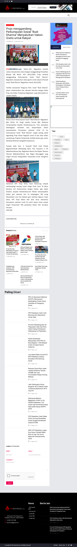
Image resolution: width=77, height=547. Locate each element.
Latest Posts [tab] (56, 47)
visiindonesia (58, 146)
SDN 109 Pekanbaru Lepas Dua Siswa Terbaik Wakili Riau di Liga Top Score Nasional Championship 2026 (37, 434)
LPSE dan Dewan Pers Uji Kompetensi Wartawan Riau (27, 268)
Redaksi (56, 545)
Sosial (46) (31, 514)
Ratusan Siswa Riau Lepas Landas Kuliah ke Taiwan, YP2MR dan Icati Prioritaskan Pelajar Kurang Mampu (37, 373)
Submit (10, 483)
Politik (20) (32, 518)
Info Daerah (10, 25)
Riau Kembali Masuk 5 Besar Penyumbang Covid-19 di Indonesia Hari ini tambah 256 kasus (27, 279)
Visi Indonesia (9, 41)
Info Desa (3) (32, 511)
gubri (56, 149)
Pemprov (65, 149)
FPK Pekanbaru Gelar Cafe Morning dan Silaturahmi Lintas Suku (37, 315)
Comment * (10, 460)
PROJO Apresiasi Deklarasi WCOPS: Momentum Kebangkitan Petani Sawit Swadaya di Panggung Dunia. (37, 301)
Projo (61, 136)
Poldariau (57, 158)
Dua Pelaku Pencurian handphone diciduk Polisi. (41, 268)
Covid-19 (57, 155)
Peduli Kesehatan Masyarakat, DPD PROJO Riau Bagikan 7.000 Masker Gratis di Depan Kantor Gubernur (37, 343)
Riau (67, 140)
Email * (30, 451)
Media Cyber (62, 545)
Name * (8, 451)
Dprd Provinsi (58, 152)
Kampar (57, 143)
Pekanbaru (57, 140)
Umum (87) (32, 516)
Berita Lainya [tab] (66, 47)
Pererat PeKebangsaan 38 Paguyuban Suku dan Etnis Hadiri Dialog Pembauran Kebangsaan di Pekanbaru (61, 529)
